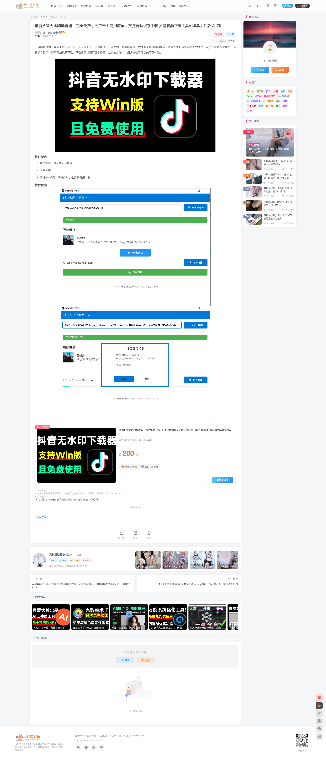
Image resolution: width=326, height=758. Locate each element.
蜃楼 (285, 101)
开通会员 (304, 5)
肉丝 (278, 105)
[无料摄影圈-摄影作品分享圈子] (28, 737)
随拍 (283, 91)
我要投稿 (83, 499)
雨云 (268, 91)
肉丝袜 (269, 105)
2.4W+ (64, 560)
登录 (127, 660)
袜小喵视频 (283, 96)
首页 (35, 16)
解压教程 (50, 499)
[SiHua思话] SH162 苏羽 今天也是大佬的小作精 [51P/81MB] (278, 191)
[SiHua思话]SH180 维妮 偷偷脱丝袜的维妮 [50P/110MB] (278, 164)
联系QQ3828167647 (134, 735)
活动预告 (94, 499)
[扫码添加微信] (319, 728)
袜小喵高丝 (269, 96)
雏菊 (275, 91)
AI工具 (54, 16)
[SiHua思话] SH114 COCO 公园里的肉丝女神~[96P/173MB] (278, 218)
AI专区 (44, 16)
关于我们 (116, 735)
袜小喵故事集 (254, 101)
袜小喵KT (268, 101)
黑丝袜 (250, 91)
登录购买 (224, 480)
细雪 (249, 110)
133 (55, 560)
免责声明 (91, 735)
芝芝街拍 (251, 105)
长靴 (290, 91)
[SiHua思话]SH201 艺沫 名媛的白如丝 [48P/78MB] (278, 176)
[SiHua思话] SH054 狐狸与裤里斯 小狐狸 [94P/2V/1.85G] (278, 205)
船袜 (261, 105)
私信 (232, 34)
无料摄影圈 (49, 32)
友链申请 (79, 735)
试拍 (249, 96)
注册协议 (103, 735)
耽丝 (285, 105)
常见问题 (39, 499)
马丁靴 (260, 91)
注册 (147, 660)
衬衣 (278, 101)
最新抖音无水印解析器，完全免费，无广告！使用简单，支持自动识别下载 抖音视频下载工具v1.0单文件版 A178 (128, 25)
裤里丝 (258, 96)
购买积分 (72, 499)
